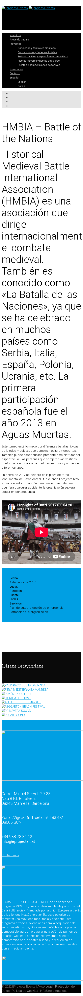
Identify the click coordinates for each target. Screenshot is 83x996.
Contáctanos (10, 855)
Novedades (16, 69)
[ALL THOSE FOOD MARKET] (41, 702)
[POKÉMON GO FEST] (41, 694)
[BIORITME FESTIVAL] (41, 698)
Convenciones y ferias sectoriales (37, 52)
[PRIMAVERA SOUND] (41, 711)
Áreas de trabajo (19, 39)
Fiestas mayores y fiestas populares (39, 60)
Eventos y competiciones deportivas (39, 64)
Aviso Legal (45, 986)
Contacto (15, 73)
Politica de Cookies (25, 991)
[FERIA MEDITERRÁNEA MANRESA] (41, 690)
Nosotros (15, 35)
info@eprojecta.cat (53, 991)
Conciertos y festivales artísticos (37, 48)
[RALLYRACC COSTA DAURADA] (41, 685)
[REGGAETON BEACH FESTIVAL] (41, 707)
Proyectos (15, 43)
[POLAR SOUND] (41, 715)
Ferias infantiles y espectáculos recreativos (43, 56)
